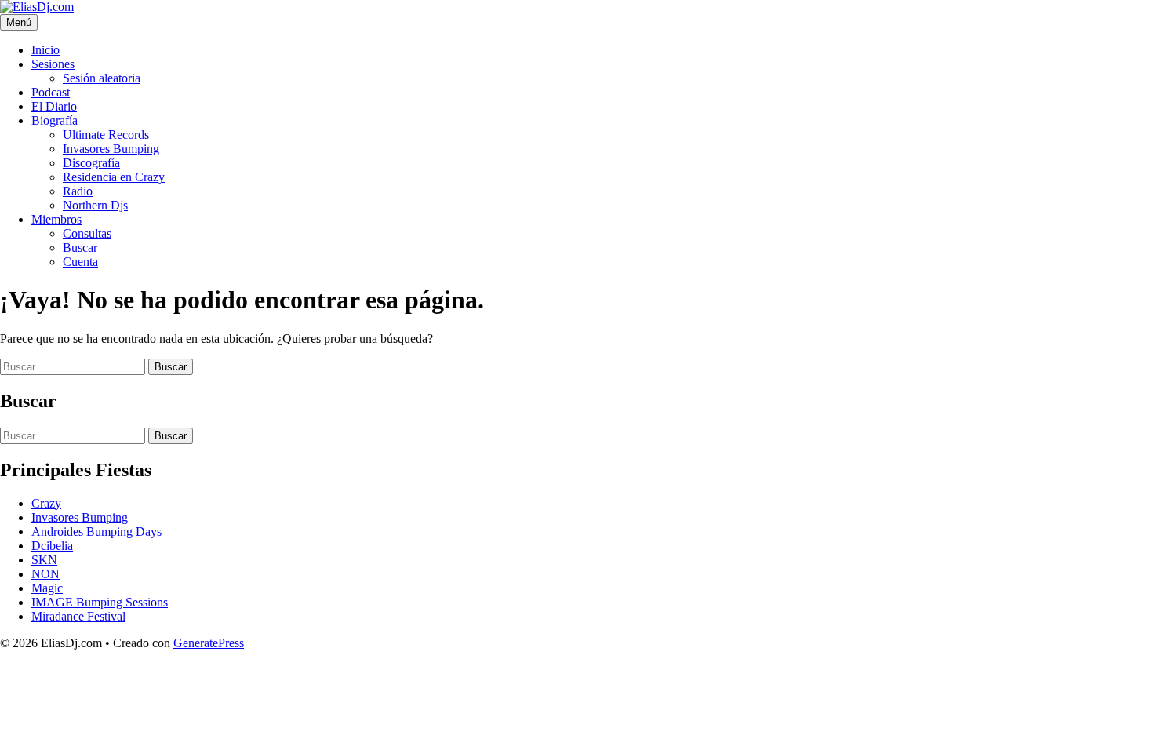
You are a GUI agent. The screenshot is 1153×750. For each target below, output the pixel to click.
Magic (47, 588)
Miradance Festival (78, 616)
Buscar (80, 247)
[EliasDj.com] (37, 6)
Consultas (87, 233)
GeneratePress (208, 643)
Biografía (54, 120)
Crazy (46, 503)
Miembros (56, 219)
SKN (44, 559)
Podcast (50, 92)
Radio (78, 191)
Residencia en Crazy (114, 177)
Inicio (45, 49)
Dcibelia (52, 545)
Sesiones (53, 64)
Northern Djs (95, 205)
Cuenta (80, 261)
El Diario (54, 106)
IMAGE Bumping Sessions (99, 602)
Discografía (91, 162)
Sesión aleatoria (101, 78)
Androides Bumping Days (96, 531)
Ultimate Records (106, 134)
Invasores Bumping (111, 148)
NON (45, 574)
